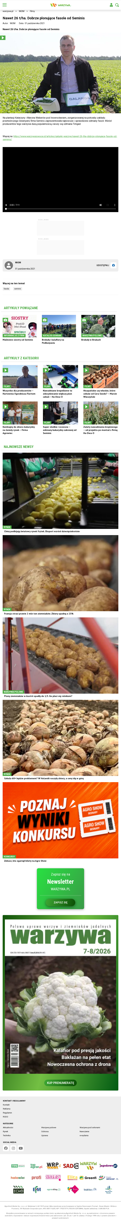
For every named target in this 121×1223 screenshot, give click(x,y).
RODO (5, 1117)
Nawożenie (84, 1131)
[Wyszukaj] (117, 5)
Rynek (5, 1131)
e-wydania (84, 1135)
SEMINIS (17, 289)
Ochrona (45, 1131)
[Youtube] (21, 1148)
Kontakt (6, 1105)
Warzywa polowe (48, 1127)
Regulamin (7, 1113)
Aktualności (8, 1127)
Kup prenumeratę (60, 1083)
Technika (6, 1135)
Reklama (6, 1109)
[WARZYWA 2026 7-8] (60, 996)
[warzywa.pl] (60, 5)
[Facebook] (113, 265)
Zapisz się (60, 902)
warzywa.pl (8, 11)
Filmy (32, 11)
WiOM (21, 11)
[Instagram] (13, 1148)
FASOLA (6, 289)
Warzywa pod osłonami (90, 1127)
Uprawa (44, 1135)
